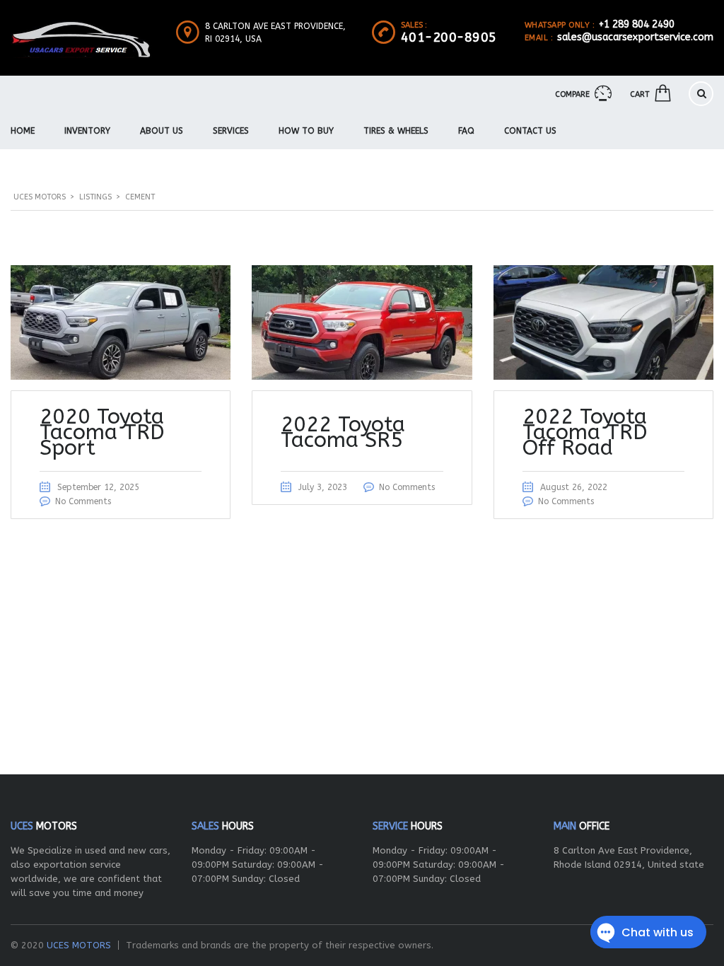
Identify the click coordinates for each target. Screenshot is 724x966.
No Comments (83, 501)
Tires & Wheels (395, 131)
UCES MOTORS (79, 945)
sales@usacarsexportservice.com (635, 37)
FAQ (466, 131)
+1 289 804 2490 (637, 24)
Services (231, 131)
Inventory (87, 131)
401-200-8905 (449, 37)
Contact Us (530, 131)
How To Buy (306, 131)
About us (161, 131)
